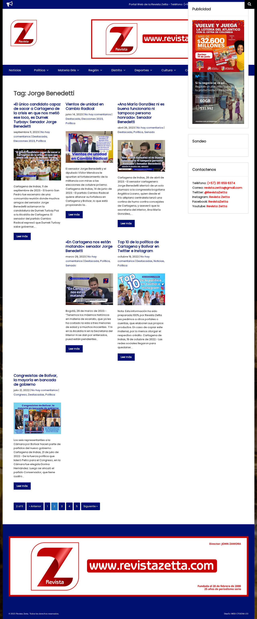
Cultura (166, 70)
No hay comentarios (98, 114)
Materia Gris (67, 70)
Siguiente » (91, 506)
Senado (149, 132)
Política (39, 70)
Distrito (116, 70)
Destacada (39, 136)
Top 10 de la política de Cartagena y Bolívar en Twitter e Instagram (138, 246)
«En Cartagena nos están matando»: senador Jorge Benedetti (89, 246)
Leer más (22, 236)
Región (94, 70)
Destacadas (144, 261)
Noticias (15, 70)
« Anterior (35, 506)
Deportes (142, 70)
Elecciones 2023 (24, 141)
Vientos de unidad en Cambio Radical (85, 106)
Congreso (20, 395)
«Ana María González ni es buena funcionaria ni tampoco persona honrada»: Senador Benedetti (141, 113)
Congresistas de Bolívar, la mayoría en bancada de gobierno (35, 380)
